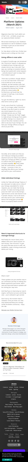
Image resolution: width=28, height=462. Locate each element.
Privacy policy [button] (20, 456)
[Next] (26, 358)
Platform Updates (10, 27)
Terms (6, 434)
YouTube (6, 363)
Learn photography (9, 428)
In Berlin (13, 399)
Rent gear (14, 392)
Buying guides (14, 402)
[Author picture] (14, 320)
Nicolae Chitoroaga (14, 326)
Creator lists (8, 430)
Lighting (15, 389)
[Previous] (1, 358)
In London (8, 397)
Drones (16, 387)
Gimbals (21, 387)
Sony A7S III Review (8, 412)
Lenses (11, 387)
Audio (10, 389)
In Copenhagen (17, 397)
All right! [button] (7, 459)
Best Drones (17, 404)
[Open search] (19, 2)
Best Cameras (9, 404)
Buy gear (14, 385)
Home (7, 18)
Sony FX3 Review (19, 412)
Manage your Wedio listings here (11, 310)
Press (22, 434)
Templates (19, 428)
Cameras (5, 387)
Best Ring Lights (17, 406)
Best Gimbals (8, 406)
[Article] (14, 354)
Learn (12, 18)
